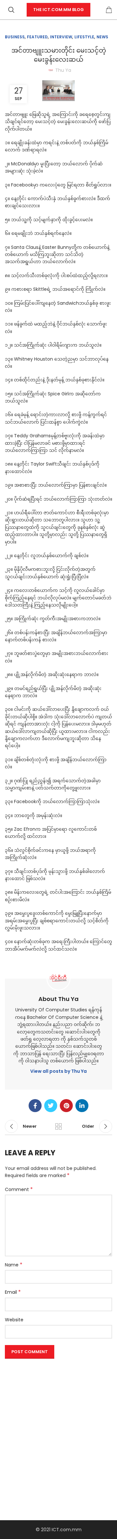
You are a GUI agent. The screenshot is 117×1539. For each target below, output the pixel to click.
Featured (37, 37)
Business (15, 37)
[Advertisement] (58, 1419)
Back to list (58, 1126)
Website (14, 1319)
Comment (19, 1189)
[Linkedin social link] (81, 1105)
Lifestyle (84, 37)
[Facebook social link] (35, 1105)
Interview (61, 37)
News (102, 37)
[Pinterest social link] (66, 1105)
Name (13, 1264)
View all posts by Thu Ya (58, 1071)
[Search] (11, 9)
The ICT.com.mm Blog (58, 9)
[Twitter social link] (50, 1105)
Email (13, 1292)
